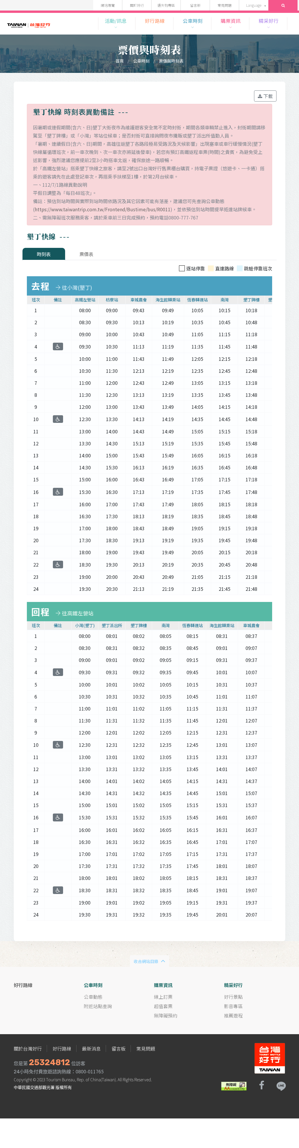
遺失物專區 (166, 5)
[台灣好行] (28, 23)
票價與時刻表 (171, 61)
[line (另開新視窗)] (281, 1085)
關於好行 (137, 5)
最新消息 (91, 1048)
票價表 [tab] (86, 254)
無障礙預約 (165, 1015)
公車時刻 (141, 61)
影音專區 (233, 1006)
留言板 (195, 5)
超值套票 (163, 1006)
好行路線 (62, 1048)
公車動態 (93, 996)
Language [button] (253, 5)
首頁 (120, 61)
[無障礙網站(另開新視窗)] (234, 1085)
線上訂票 (163, 996)
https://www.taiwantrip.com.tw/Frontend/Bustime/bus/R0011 (103, 209)
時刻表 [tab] (44, 254)
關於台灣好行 (28, 1048)
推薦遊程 (233, 1015)
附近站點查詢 (98, 1006)
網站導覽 (108, 5)
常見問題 (225, 5)
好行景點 (233, 996)
